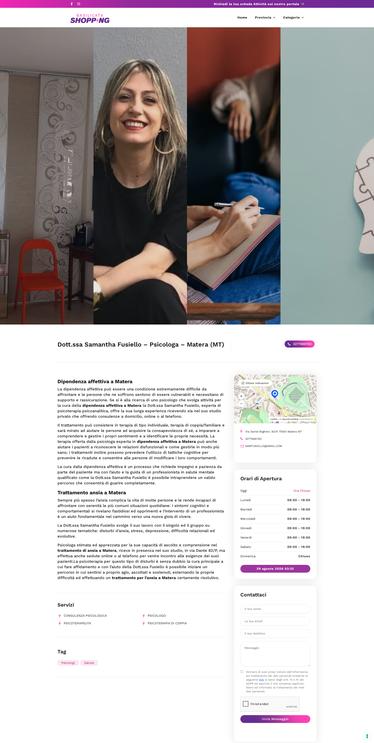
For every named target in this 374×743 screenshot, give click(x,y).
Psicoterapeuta (77, 623)
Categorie (291, 17)
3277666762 (301, 344)
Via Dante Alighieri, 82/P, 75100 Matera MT (273, 431)
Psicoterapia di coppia (167, 623)
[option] (47, 176)
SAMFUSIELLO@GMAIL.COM (263, 446)
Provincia (263, 17)
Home (242, 17)
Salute (89, 663)
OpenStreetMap (290, 419)
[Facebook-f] (71, 3)
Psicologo (157, 615)
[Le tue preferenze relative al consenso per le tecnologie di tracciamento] (367, 736)
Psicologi (68, 663)
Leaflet (273, 419)
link (261, 679)
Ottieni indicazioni (257, 383)
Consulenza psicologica (85, 615)
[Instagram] (78, 3)
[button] (241, 396)
